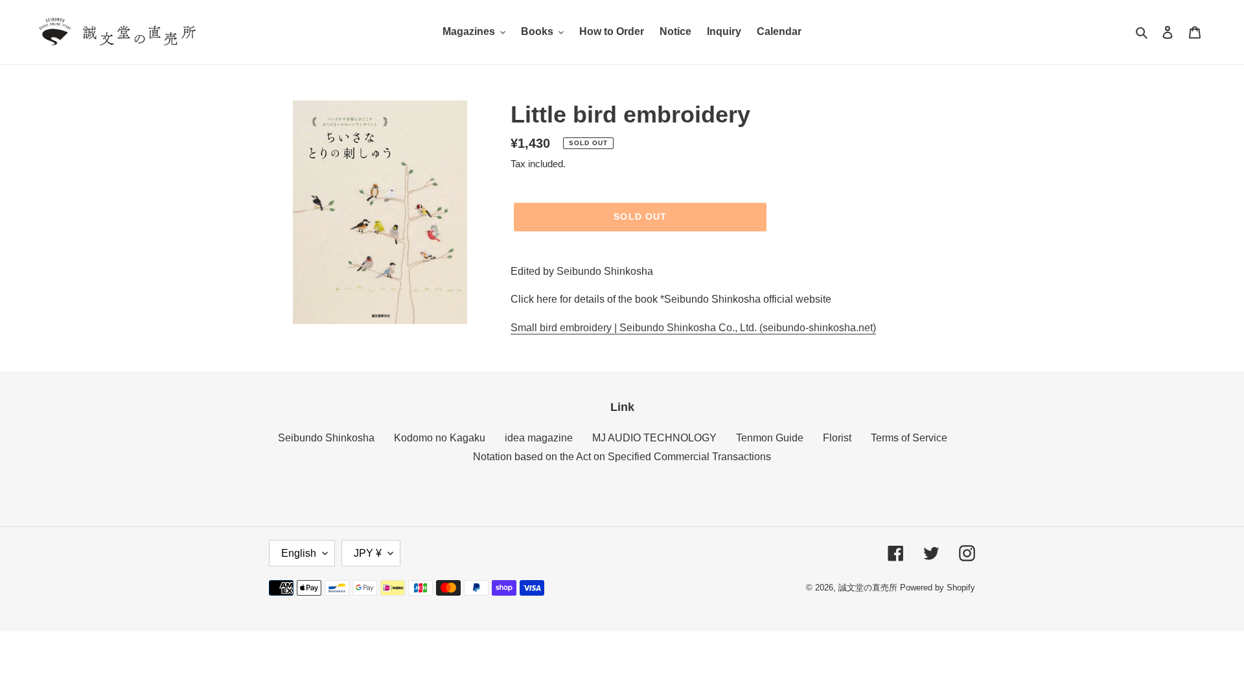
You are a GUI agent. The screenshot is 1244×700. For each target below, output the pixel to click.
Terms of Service (909, 437)
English (298, 553)
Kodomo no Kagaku (439, 437)
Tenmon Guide (769, 437)
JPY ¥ (368, 553)
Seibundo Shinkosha (326, 437)
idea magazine (539, 437)
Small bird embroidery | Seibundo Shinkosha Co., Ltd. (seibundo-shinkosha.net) (693, 327)
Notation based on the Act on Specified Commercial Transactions (622, 456)
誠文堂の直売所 (867, 587)
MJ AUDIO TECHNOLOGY (654, 437)
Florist (837, 437)
